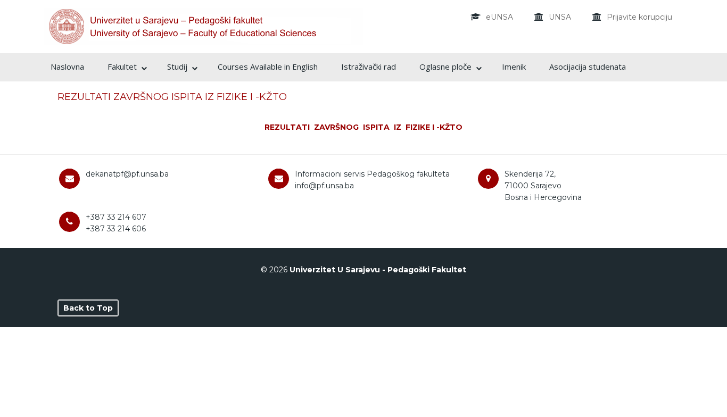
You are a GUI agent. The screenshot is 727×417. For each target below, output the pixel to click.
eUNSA (499, 17)
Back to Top (88, 308)
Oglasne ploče (445, 66)
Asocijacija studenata (587, 66)
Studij (177, 66)
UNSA (560, 17)
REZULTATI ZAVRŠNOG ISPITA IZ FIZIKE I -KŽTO (172, 97)
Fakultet (122, 66)
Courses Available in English (268, 66)
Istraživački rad (368, 66)
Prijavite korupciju (639, 17)
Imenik (514, 66)
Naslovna (67, 66)
